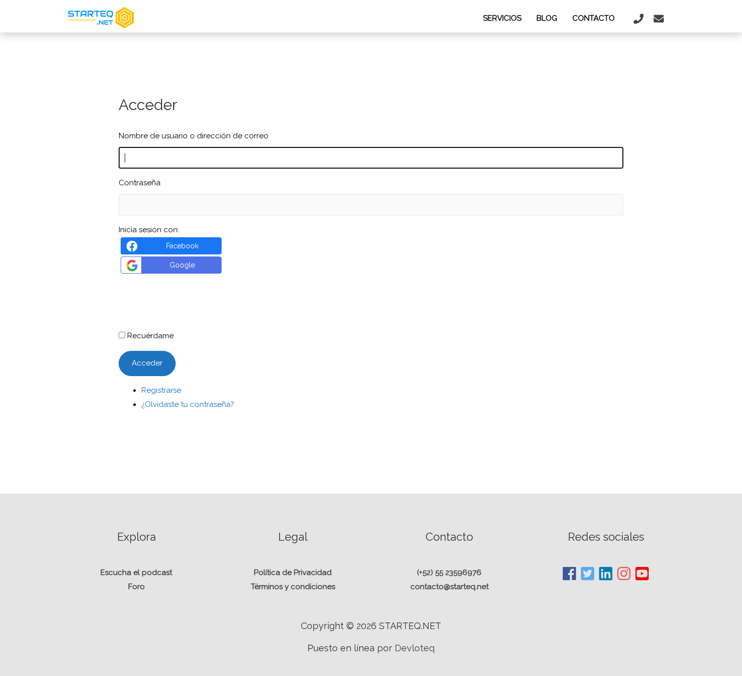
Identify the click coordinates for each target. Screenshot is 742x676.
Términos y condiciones (293, 586)
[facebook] (570, 573)
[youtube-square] (642, 573)
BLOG (547, 18)
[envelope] (660, 19)
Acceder (147, 363)
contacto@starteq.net (449, 586)
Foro (136, 586)
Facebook (182, 246)
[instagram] (624, 573)
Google (182, 265)
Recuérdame (150, 335)
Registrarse (161, 390)
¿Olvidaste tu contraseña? (187, 404)
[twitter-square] (588, 573)
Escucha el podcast (136, 572)
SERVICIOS (502, 18)
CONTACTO (593, 18)
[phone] (639, 19)
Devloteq (415, 648)
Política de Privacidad (293, 572)
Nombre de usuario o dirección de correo (194, 135)
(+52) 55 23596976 (449, 572)
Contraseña (140, 182)
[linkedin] (606, 573)
